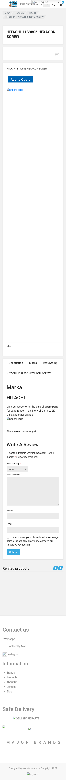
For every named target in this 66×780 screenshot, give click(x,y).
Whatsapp (9, 639)
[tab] (16, 363)
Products (19, 13)
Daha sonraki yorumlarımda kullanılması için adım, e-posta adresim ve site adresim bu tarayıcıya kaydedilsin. (33, 541)
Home (7, 13)
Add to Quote (20, 79)
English (43, 2)
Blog (9, 691)
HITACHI (32, 13)
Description (16, 363)
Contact (11, 686)
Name (10, 510)
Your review (14, 474)
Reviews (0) (50, 363)
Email (10, 523)
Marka (33, 363)
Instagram (13, 654)
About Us (12, 682)
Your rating (14, 463)
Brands (11, 672)
